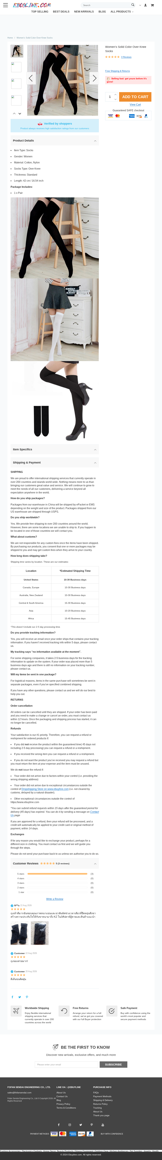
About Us (61, 1092)
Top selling (39, 11)
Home (10, 38)
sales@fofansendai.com (19, 1092)
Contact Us (62, 1096)
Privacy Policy (63, 1104)
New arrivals (84, 11)
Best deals (61, 11)
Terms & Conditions (66, 1107)
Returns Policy (100, 1104)
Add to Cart (135, 97)
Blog (102, 11)
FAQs (96, 1092)
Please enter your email (49, 1064)
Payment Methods (102, 1096)
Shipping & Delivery (103, 1100)
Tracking (97, 1107)
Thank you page (101, 1115)
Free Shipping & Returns (117, 71)
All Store (117, 14)
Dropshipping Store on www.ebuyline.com (45, 789)
